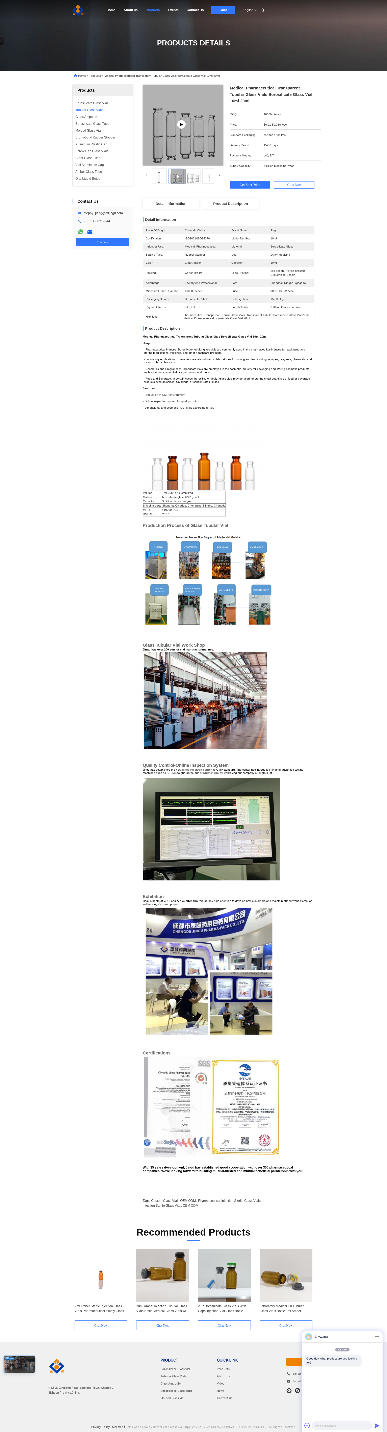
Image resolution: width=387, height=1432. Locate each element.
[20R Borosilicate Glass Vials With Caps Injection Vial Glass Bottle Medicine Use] (224, 1275)
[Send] (377, 1425)
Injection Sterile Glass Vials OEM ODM (170, 1205)
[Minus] (377, 1336)
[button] (80, 1284)
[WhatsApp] (80, 232)
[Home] (78, 10)
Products (153, 10)
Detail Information (171, 204)
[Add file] (307, 1425)
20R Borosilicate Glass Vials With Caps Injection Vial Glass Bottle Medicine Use (222, 1308)
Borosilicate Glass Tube (176, 1390)
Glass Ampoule (170, 1383)
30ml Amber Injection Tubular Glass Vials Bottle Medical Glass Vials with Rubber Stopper (162, 1308)
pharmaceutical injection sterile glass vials (229, 1200)
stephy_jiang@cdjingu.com (103, 213)
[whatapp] (289, 1390)
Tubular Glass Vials (173, 1376)
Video (221, 1383)
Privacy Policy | (101, 1427)
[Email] (90, 232)
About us (131, 10)
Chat (223, 10)
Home (110, 10)
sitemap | (118, 1427)
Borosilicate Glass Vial (175, 1369)
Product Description (230, 204)
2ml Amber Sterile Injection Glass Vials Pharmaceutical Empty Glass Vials (99, 1308)
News (220, 1390)
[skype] (297, 1390)
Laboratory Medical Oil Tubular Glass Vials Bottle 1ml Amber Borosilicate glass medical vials (282, 1308)
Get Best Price (250, 185)
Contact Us (195, 10)
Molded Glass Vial (172, 1398)
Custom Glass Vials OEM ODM (173, 1200)
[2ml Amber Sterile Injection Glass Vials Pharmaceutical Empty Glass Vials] (101, 1275)
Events (173, 10)
